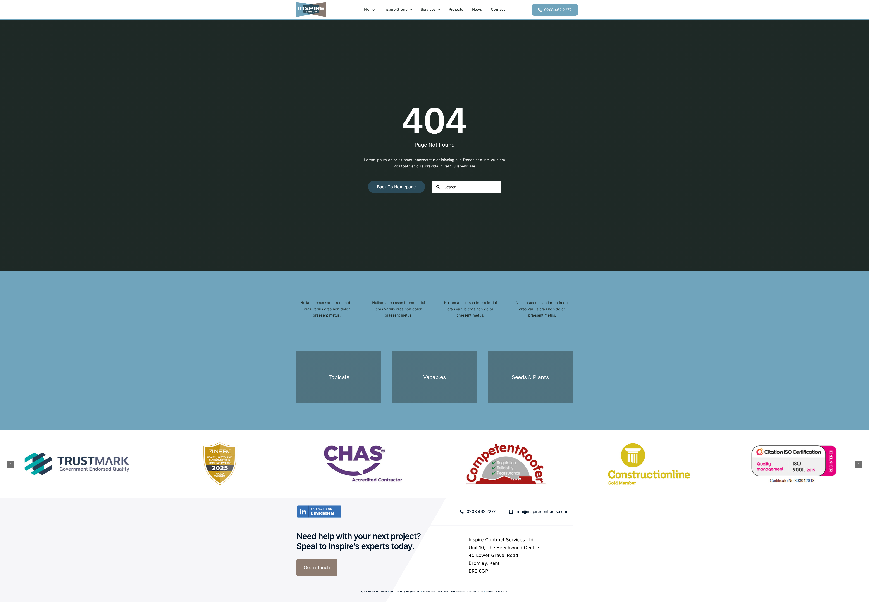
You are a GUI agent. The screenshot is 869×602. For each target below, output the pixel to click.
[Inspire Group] (311, 4)
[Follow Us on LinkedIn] (319, 507)
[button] (10, 464)
